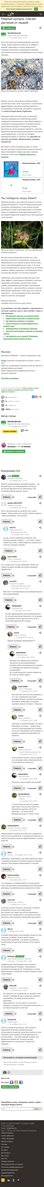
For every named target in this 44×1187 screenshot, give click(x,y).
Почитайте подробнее (10, 378)
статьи (31, 390)
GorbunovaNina (13, 875)
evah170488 (12, 557)
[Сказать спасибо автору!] (40, 497)
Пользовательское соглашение (12, 1164)
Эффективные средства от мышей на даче (22, 318)
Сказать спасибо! (9, 431)
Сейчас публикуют (7, 1136)
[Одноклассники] (36, 397)
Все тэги (4, 1159)
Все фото (4, 1150)
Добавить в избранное (15, 451)
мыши (24, 388)
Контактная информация (9, 1170)
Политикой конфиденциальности (19, 9)
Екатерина (11, 446)
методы (35, 388)
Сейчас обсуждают (7, 1139)
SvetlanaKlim (17, 606)
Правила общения (7, 1161)
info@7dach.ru (12, 1128)
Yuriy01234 (11, 1019)
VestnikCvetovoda (14, 33)
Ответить (6, 497)
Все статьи (5, 1156)
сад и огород (24, 390)
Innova (16, 633)
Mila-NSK (13, 986)
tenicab (21, 747)
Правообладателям (8, 1173)
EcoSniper (11, 956)
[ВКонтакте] (33, 397)
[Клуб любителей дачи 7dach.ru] (10, 14)
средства (4, 390)
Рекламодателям (7, 1176)
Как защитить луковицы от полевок (20, 321)
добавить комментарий (10, 1087)
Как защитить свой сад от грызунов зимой (22, 316)
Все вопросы (5, 1153)
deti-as (10, 929)
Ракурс (3, 360)
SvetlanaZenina (23, 794)
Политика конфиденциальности (12, 1167)
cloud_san (11, 900)
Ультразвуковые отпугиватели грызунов (21, 328)
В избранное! (10, 28)
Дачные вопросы (7, 1141)
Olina (9, 852)
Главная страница (7, 1133)
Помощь (4, 1144)
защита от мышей (13, 390)
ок (36, 9)
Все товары (5, 1147)
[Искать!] (40, 14)
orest (9, 476)
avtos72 (13, 527)
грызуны (30, 388)
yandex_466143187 (14, 503)
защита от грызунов (7, 391)
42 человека (26, 446)
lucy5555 (13, 581)
